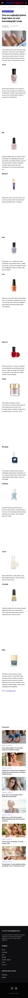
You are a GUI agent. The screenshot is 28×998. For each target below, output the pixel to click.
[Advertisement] (14, 114)
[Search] (25, 3)
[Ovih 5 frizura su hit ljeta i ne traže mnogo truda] (14, 830)
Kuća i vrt (4, 964)
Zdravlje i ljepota (8, 11)
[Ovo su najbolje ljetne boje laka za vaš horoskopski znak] (14, 38)
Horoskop (4, 952)
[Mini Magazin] (15, 2)
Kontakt (4, 977)
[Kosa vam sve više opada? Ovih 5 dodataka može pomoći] (14, 783)
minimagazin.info (11, 690)
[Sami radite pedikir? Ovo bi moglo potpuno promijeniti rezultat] (14, 737)
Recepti (4, 957)
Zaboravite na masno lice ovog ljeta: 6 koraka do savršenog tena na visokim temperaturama (14, 772)
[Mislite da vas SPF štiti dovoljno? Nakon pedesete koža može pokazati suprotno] (14, 806)
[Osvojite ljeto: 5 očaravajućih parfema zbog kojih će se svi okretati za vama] (14, 853)
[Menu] (3, 3)
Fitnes (3, 962)
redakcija (5, 25)
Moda (3, 949)
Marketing (4, 974)
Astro (3, 954)
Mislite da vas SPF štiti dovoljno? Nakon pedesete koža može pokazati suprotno (13, 819)
